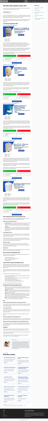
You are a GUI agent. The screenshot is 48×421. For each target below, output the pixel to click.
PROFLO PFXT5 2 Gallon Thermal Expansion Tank (11, 103)
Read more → (6, 362)
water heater (16, 15)
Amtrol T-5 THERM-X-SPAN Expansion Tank (10, 25)
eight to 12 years (22, 318)
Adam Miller (14, 339)
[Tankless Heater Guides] (4, 1)
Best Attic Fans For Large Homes (9, 386)
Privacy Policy (45, 1)
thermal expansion (11, 165)
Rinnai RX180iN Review (38, 10)
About (41, 1)
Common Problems (34, 1)
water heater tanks (10, 336)
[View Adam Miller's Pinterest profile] (10, 344)
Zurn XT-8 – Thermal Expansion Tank (9, 140)
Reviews (26, 1)
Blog (23, 1)
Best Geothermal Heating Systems (9, 367)
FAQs (38, 1)
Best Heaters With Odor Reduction (23, 386)
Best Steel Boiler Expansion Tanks (9, 357)
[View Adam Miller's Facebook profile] (10, 343)
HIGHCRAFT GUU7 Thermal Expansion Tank (10, 64)
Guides (29, 1)
